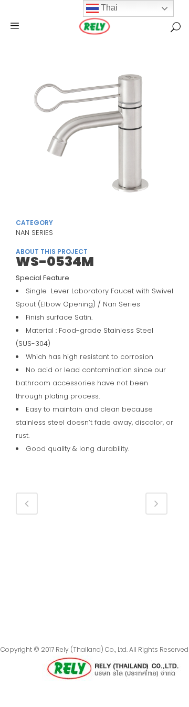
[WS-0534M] (94, 136)
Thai (108, 7)
